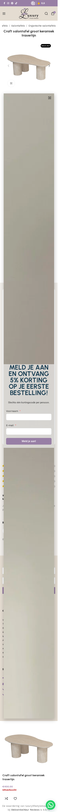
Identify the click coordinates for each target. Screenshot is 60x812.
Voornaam (12, 411)
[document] (29, 406)
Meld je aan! (29, 441)
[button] (49, 98)
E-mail (10, 425)
